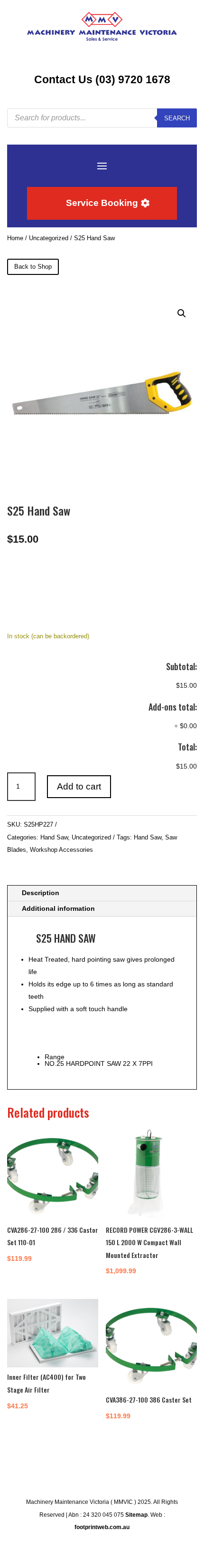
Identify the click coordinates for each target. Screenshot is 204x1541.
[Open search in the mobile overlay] (102, 117)
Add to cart (79, 786)
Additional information (58, 908)
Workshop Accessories (61, 849)
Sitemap (136, 1515)
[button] (181, 313)
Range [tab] (55, 1057)
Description (40, 893)
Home (15, 238)
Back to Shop (33, 266)
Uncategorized (48, 238)
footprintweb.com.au (102, 1527)
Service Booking (102, 203)
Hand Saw (54, 837)
